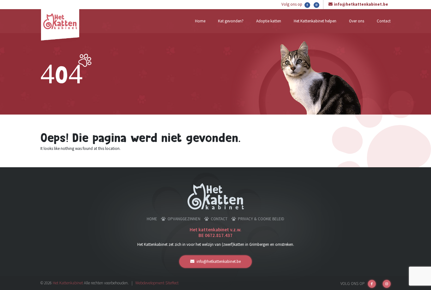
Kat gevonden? (231, 21)
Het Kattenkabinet (68, 283)
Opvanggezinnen (184, 219)
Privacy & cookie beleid (261, 219)
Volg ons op (292, 4)
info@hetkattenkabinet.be (361, 4)
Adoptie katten (268, 21)
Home (200, 21)
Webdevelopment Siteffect (157, 283)
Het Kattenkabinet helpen (315, 21)
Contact (384, 21)
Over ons (356, 21)
